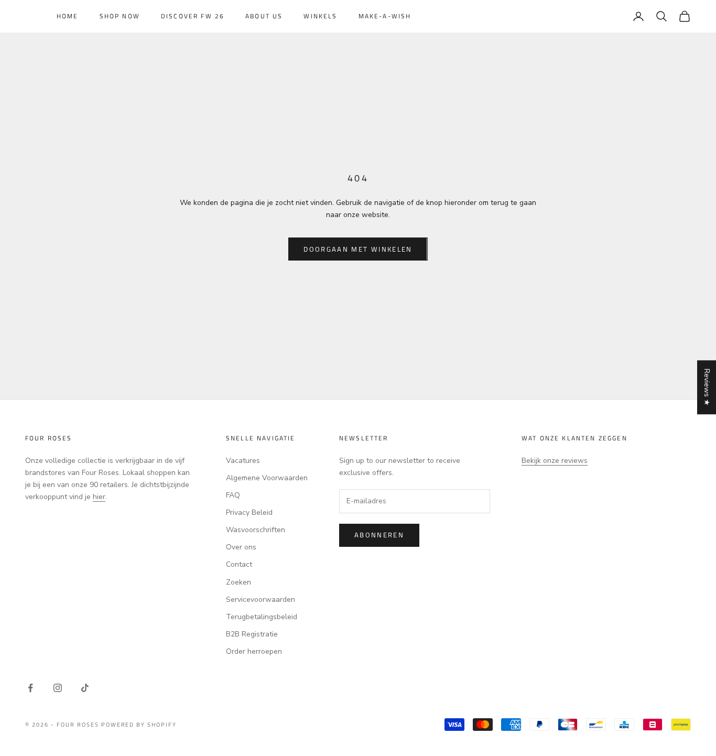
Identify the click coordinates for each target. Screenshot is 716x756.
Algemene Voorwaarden (267, 478)
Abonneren (379, 535)
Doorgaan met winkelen (357, 249)
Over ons (241, 547)
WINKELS (320, 16)
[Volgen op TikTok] (85, 688)
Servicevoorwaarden (260, 599)
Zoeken (238, 582)
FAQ (233, 495)
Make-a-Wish (385, 16)
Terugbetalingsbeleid (261, 617)
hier (99, 497)
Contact (239, 564)
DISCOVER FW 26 (192, 16)
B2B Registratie (252, 634)
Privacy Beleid (249, 512)
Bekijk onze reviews (555, 461)
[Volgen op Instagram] (57, 688)
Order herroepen (254, 651)
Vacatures (243, 461)
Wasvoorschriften (255, 530)
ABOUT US (264, 16)
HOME (68, 16)
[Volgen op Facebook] (30, 688)
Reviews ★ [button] (707, 387)
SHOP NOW (120, 16)
